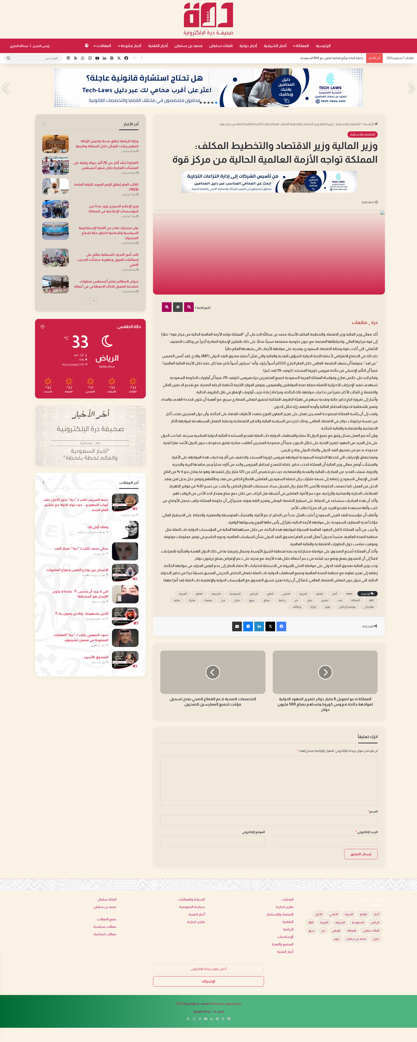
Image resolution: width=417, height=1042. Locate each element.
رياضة (281, 600)
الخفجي (286, 593)
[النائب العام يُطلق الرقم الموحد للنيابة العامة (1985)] (55, 187)
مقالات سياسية (104, 926)
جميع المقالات (106, 919)
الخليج (270, 593)
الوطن (336, 930)
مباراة (192, 600)
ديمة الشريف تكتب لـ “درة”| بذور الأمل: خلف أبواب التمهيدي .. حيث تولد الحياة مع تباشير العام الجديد (75, 505)
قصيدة (208, 600)
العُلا (371, 600)
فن (223, 600)
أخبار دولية (248, 46)
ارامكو (319, 593)
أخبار (334, 593)
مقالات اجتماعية (105, 934)
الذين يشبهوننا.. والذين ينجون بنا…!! (81, 613)
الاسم (373, 811)
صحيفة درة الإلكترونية (196, 1003)
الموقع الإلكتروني (253, 832)
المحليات (287, 899)
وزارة (313, 606)
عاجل (237, 600)
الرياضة (288, 929)
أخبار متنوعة (131, 46)
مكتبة (177, 600)
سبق (251, 600)
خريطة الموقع (202, 1011)
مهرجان (369, 606)
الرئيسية (323, 46)
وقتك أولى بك (98, 527)
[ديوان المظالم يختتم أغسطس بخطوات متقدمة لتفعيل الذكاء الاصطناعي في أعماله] (55, 284)
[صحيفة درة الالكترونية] (208, 19)
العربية (183, 593)
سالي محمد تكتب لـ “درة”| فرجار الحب (81, 548)
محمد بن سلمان (188, 46)
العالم (199, 593)
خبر (296, 600)
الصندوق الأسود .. (94, 657)
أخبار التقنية (158, 46)
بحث (339, 600)
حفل (309, 600)
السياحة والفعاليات (191, 899)
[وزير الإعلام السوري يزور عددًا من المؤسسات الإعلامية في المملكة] (55, 209)
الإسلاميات (285, 937)
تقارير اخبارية (284, 907)
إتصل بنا (219, 1011)
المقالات (103, 46)
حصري (324, 600)
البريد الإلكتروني (366, 832)
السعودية (235, 593)
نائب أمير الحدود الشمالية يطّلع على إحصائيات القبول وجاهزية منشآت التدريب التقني (108, 260)
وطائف (296, 606)
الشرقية (216, 593)
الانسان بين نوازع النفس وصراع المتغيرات (77, 570)
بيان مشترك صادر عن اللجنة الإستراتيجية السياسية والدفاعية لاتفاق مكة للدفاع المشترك (109, 233)
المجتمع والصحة (282, 944)
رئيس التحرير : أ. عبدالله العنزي (30, 46)
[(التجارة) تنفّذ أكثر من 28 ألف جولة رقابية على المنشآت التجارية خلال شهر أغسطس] (55, 166)
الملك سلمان (221, 46)
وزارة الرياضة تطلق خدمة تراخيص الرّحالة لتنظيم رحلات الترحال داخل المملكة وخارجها (312, 58)
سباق (266, 600)
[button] (216, 103)
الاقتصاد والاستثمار (348, 124)
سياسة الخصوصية (192, 907)
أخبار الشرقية (275, 46)
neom (349, 593)
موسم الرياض (347, 606)
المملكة (302, 46)
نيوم (327, 606)
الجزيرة (303, 593)
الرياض (254, 593)
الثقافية (287, 922)
